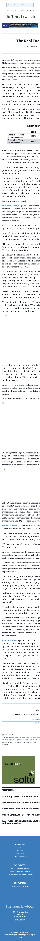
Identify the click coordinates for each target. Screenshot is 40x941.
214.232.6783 (20, 920)
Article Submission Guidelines (20, 872)
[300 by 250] (18, 783)
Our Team (20, 851)
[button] (35, 5)
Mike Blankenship (10, 205)
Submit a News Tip (20, 857)
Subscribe (9, 10)
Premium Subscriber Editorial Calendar (20, 875)
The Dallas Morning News (20, 886)
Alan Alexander (9, 640)
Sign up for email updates (26, 10)
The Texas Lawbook (20, 18)
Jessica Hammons (10, 525)
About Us (20, 848)
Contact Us (20, 854)
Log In (16, 10)
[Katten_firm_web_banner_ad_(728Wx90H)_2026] (20, 27)
